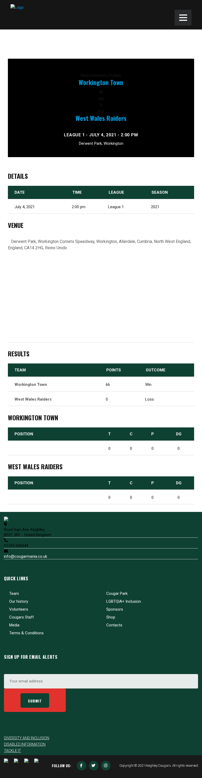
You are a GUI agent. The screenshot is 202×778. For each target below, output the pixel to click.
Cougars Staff (21, 617)
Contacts (114, 625)
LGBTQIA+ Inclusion (123, 601)
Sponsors (114, 609)
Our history (18, 601)
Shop (110, 617)
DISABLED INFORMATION (25, 744)
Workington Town (101, 82)
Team (14, 593)
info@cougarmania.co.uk (25, 556)
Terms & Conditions (26, 633)
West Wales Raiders (101, 118)
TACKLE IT (12, 751)
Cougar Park (117, 593)
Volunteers (18, 609)
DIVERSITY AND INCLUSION (26, 738)
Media (14, 625)
